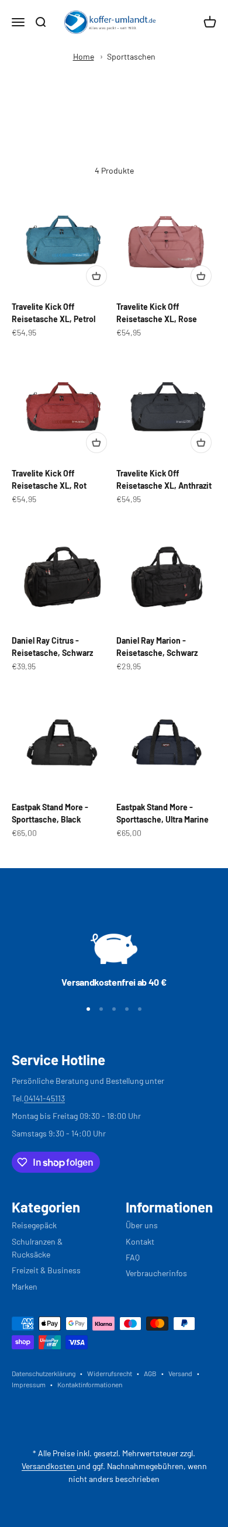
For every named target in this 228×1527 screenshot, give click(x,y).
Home (83, 56)
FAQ (133, 1257)
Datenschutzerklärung (43, 1373)
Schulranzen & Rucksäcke (37, 1247)
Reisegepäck (34, 1225)
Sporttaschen (131, 56)
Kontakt (140, 1241)
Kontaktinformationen (89, 1384)
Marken (24, 1286)
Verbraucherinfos (156, 1273)
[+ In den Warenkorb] (96, 275)
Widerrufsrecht (109, 1373)
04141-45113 (44, 1098)
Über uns (142, 1225)
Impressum (29, 1384)
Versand (180, 1373)
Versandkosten (49, 1466)
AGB (150, 1373)
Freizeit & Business (46, 1270)
